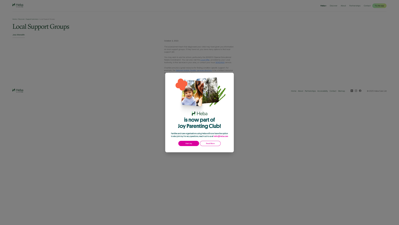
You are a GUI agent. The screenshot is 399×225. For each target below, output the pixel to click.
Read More (210, 143)
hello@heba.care (221, 136)
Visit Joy (188, 143)
